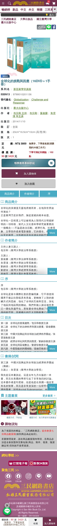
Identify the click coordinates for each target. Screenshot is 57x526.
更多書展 (48, 395)
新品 (15, 9)
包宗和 (33, 113)
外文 (31, 9)
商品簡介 (9, 193)
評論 (43, 27)
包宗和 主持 (20, 113)
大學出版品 (26, 19)
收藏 (35, 523)
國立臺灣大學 (44, 19)
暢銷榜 (6, 9)
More (52, 232)
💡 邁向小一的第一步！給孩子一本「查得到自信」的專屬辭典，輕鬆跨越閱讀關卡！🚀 (48, 14)
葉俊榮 (44, 113)
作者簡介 (29, 193)
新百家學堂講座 (22, 89)
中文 (23, 9)
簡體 (39, 9)
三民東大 (50, 9)
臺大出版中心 (8, 22)
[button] (54, 409)
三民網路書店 (8, 19)
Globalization (21, 99)
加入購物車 (49, 523)
